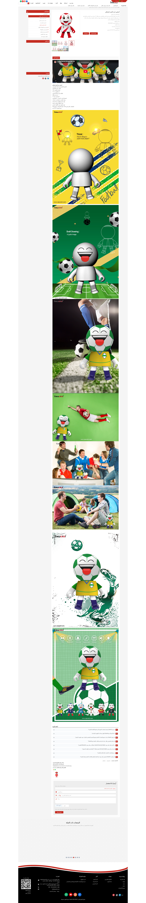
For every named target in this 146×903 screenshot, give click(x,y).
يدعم (124, 883)
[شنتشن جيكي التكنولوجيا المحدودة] (114, 2)
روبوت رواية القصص (44, 34)
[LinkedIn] (48, 78)
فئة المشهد (109, 881)
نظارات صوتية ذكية (44, 36)
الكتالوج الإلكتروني (108, 879)
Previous (27, 54)
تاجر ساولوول (83, 879)
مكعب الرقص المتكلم (42, 20)
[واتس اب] (21, 1)
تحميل (124, 885)
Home (118, 7)
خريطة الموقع (28, 890)
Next (49, 54)
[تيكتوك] (45, 78)
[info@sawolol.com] (53, 769)
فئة (115, 7)
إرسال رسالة (59, 812)
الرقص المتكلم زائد (43, 22)
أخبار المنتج (95, 879)
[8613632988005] (55, 769)
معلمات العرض (93, 33)
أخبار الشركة (95, 881)
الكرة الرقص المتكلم (102, 7)
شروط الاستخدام (122, 888)
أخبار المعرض (95, 883)
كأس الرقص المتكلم (43, 18)
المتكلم (104, 760)
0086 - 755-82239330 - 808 (53, 887)
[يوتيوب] (23, 1)
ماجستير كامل (28, 893)
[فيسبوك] (27, 1)
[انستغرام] (25, 1)
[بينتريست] (43, 78)
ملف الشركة (122, 879)
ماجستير (29, 891)
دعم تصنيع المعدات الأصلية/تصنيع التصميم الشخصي (76, 881)
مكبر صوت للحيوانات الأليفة (43, 27)
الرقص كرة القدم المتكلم (108, 788)
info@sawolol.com (55, 889)
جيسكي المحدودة (53, 891)
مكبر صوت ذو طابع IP (44, 29)
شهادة (124, 881)
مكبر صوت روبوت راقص (110, 7)
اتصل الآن (86, 33)
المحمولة (108, 760)
